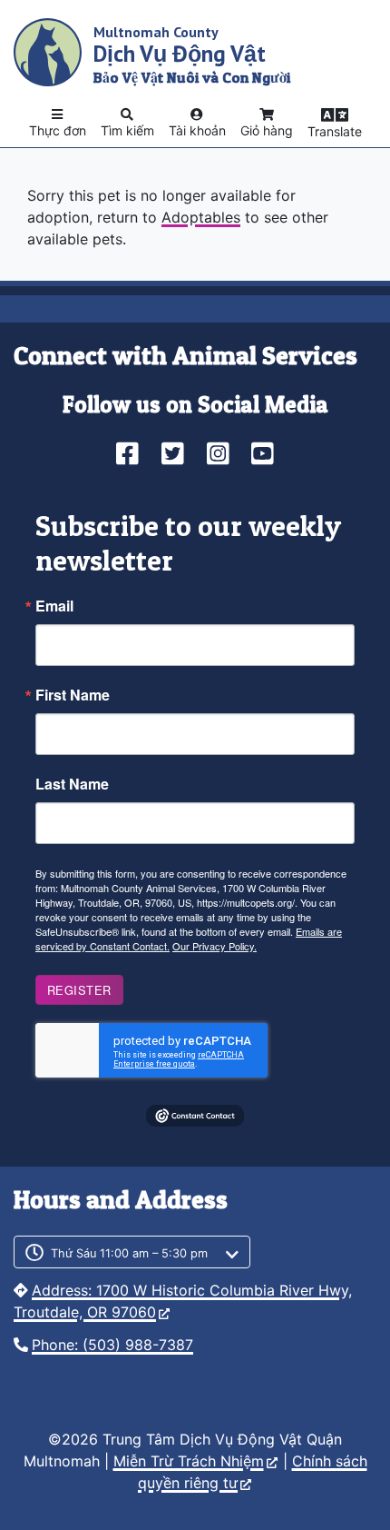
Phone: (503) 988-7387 (112, 1345)
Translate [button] (334, 131)
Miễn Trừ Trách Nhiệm (188, 1461)
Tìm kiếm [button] (127, 130)
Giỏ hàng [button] (266, 130)
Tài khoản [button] (197, 130)
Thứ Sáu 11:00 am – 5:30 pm (129, 1253)
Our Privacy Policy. (214, 946)
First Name (72, 695)
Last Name (72, 784)
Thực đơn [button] (57, 130)
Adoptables (200, 217)
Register (79, 989)
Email (54, 606)
